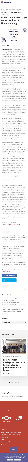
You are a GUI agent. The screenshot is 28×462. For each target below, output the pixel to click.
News (21, 356)
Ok (8, 459)
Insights (17, 356)
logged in (11, 396)
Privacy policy (17, 459)
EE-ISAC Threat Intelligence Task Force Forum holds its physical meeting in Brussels (12, 312)
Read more (6, 373)
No (11, 459)
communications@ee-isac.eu (13, 224)
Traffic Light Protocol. (7, 266)
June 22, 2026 (8, 356)
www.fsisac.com (6, 271)
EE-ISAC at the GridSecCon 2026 (10, 302)
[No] (26, 457)
